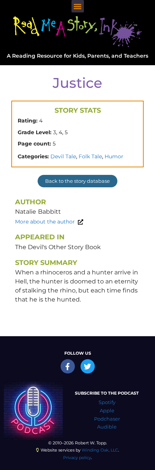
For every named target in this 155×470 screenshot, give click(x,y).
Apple (107, 410)
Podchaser (107, 419)
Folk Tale (90, 156)
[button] (77, 6)
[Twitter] (88, 366)
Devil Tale (63, 156)
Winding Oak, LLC (100, 450)
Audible (107, 427)
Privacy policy (77, 457)
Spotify (107, 402)
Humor (114, 156)
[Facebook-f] (68, 366)
